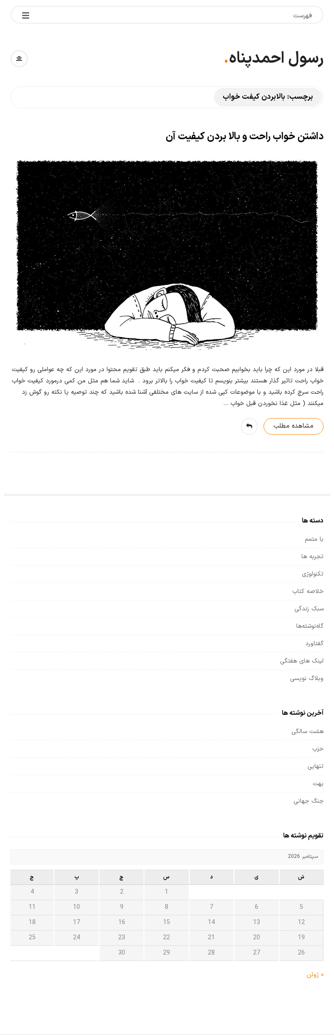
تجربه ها (312, 556)
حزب (318, 749)
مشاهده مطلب (294, 426)
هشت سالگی (307, 731)
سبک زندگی (309, 608)
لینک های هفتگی (302, 661)
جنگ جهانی (309, 801)
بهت (318, 783)
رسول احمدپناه (276, 58)
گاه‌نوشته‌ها (310, 626)
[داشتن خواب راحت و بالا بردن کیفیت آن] (167, 255)
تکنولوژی (313, 574)
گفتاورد (314, 643)
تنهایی (315, 766)
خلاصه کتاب (308, 591)
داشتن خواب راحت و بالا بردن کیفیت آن (245, 136)
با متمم (314, 539)
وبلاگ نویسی (307, 678)
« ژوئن (315, 974)
